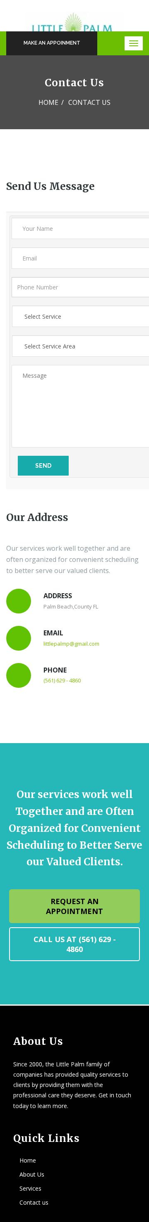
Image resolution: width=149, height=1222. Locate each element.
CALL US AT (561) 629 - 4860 (75, 944)
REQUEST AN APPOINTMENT (74, 906)
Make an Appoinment (52, 43)
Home (48, 102)
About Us (31, 1174)
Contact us (33, 1202)
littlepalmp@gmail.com (71, 643)
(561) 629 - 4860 (62, 680)
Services (30, 1188)
